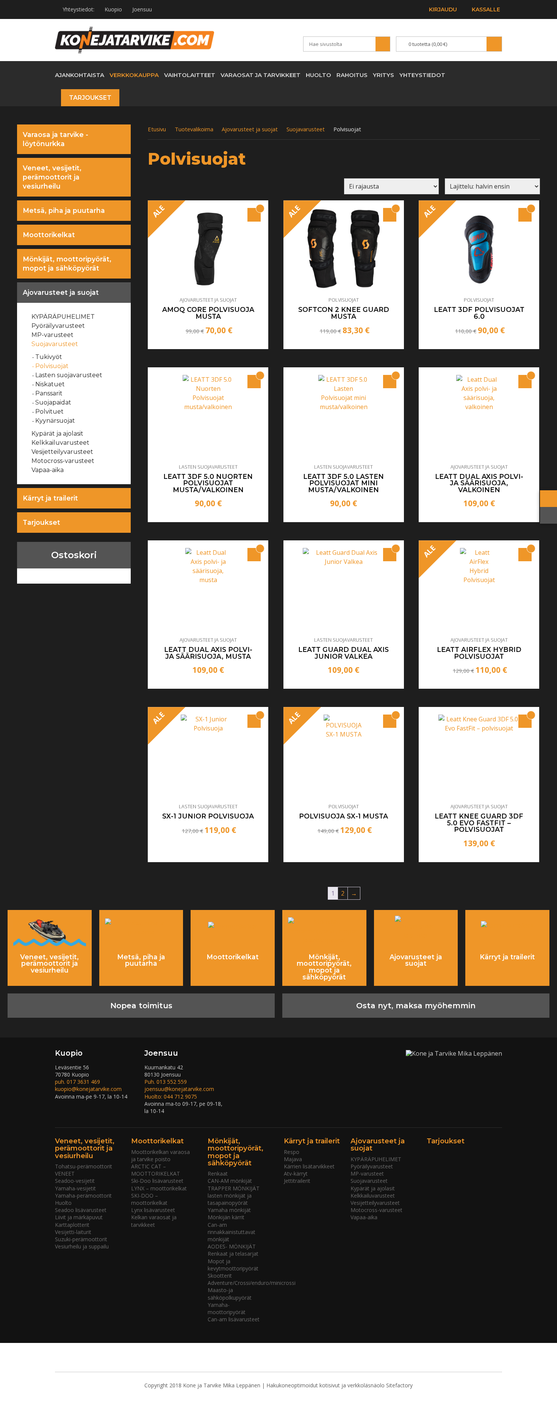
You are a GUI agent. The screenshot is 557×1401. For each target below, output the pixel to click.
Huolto (318, 75)
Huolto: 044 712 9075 (170, 1096)
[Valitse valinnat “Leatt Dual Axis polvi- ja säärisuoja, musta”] (254, 554)
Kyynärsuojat (55, 420)
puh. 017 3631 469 (77, 1081)
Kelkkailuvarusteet (60, 442)
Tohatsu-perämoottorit (83, 1166)
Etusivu (157, 129)
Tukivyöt (49, 356)
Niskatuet (50, 384)
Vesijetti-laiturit (73, 1232)
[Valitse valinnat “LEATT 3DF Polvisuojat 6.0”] (525, 214)
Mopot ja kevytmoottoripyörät (233, 1265)
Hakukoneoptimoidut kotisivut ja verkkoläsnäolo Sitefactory (339, 1385)
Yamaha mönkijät (229, 1210)
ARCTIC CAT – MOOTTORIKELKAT (155, 1170)
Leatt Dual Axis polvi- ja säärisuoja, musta (208, 653)
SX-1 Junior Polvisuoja (208, 816)
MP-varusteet (53, 334)
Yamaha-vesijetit (75, 1188)
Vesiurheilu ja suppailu (82, 1246)
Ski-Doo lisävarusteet (157, 1180)
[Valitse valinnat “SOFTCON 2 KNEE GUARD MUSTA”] (389, 214)
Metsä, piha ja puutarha (64, 210)
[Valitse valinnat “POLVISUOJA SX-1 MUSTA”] (389, 721)
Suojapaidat (53, 402)
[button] (254, 381)
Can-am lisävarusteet (234, 1319)
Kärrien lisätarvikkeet (309, 1166)
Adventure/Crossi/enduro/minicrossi (252, 1282)
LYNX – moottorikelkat (159, 1188)
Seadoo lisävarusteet (80, 1210)
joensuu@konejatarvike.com (179, 1088)
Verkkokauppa (134, 75)
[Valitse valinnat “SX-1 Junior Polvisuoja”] (254, 721)
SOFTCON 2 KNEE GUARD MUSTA (343, 313)
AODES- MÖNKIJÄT (232, 1246)
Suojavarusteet (55, 344)
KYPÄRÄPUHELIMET (63, 316)
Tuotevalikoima (194, 129)
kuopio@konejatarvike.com (88, 1088)
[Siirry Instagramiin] (496, 74)
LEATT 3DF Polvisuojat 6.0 (479, 313)
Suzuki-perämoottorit (81, 1239)
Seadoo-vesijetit (75, 1180)
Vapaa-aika (48, 470)
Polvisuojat (52, 366)
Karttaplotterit (72, 1224)
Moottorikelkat (49, 235)
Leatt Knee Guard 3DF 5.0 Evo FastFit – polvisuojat (479, 823)
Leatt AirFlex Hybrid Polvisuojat (479, 653)
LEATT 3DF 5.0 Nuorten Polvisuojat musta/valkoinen (208, 483)
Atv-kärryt (296, 1173)
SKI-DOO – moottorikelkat (149, 1199)
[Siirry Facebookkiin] (482, 74)
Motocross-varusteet (63, 460)
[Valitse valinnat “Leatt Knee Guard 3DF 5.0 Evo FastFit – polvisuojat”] (525, 721)
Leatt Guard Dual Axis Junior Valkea (343, 653)
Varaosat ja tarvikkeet (260, 75)
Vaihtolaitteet (189, 75)
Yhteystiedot (422, 75)
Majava (293, 1159)
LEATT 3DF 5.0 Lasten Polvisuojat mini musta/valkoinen (343, 483)
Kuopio (113, 9)
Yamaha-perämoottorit (83, 1195)
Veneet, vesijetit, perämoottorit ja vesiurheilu (52, 177)
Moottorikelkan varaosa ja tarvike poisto (160, 1155)
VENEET (65, 1173)
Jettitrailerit (297, 1180)
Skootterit (220, 1275)
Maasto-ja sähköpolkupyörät (230, 1293)
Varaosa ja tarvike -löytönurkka (55, 139)
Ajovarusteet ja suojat (61, 292)
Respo (291, 1151)
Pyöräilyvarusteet (58, 325)
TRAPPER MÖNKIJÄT (234, 1188)
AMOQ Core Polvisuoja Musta (208, 313)
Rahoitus (352, 75)
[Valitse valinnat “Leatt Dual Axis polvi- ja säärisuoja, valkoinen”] (525, 381)
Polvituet (50, 411)
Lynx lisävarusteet (153, 1210)
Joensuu (142, 9)
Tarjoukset (90, 97)
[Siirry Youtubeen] (469, 74)
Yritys (383, 75)
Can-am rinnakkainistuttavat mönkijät (231, 1232)
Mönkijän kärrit (226, 1217)
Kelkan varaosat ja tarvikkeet (154, 1221)
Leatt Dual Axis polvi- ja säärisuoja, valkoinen (479, 483)
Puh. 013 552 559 (165, 1081)
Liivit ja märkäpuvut (79, 1217)
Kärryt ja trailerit (50, 498)
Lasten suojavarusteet (69, 375)
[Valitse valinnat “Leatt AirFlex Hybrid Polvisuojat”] (525, 554)
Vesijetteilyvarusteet (62, 451)
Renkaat (218, 1173)
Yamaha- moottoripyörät (227, 1308)
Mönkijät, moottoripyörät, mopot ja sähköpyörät (67, 263)
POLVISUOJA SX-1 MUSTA (343, 816)
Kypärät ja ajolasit (57, 433)
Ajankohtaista (79, 75)
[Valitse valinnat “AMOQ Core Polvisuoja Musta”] (254, 214)
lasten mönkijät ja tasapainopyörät (230, 1199)
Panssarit (49, 393)
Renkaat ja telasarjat (233, 1253)
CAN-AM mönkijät (230, 1180)
